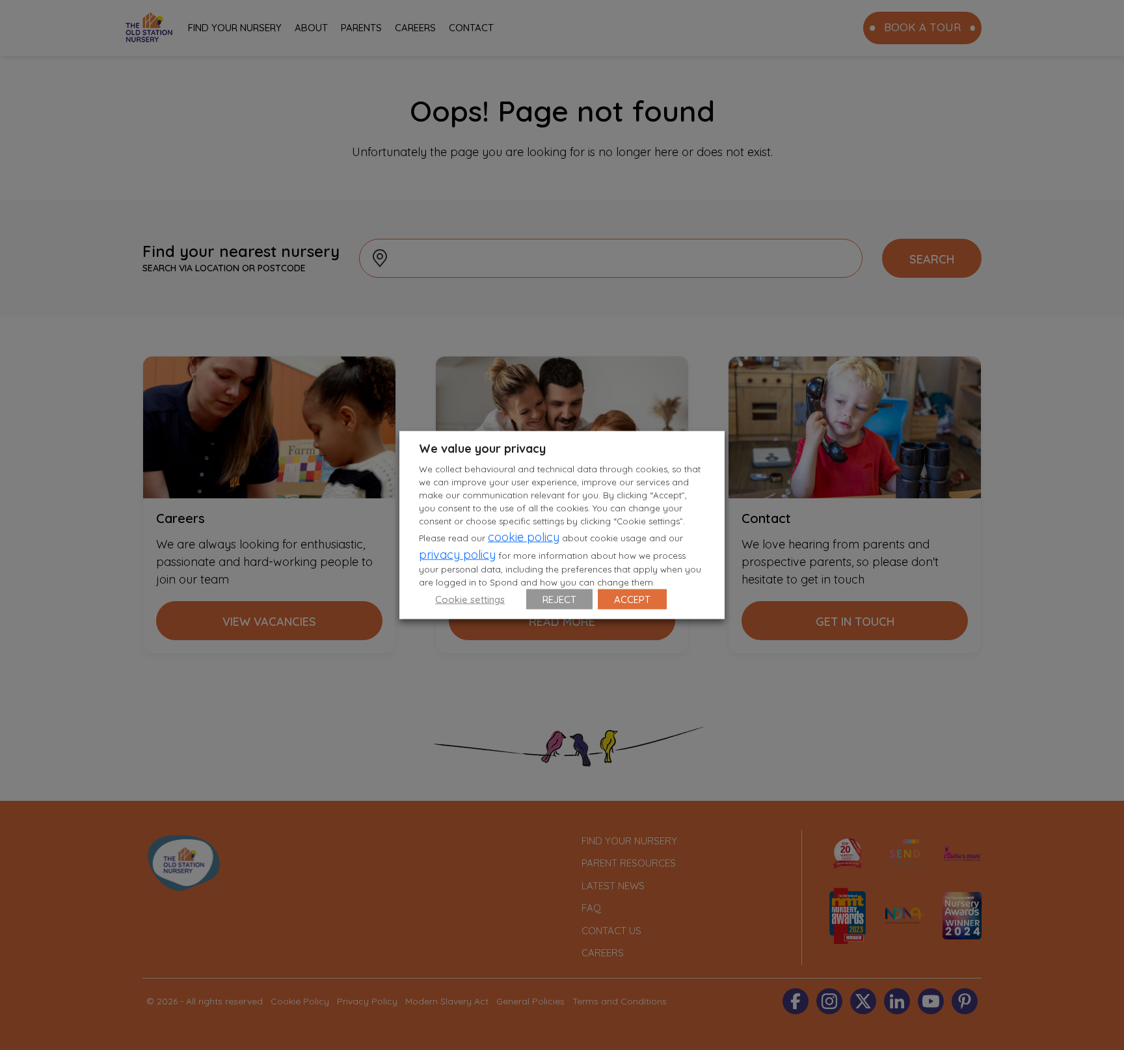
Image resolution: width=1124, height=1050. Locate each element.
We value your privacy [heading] (482, 448)
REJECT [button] (559, 599)
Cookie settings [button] (470, 599)
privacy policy (457, 553)
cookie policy (523, 536)
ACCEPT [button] (632, 599)
